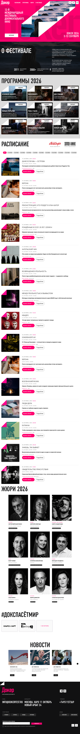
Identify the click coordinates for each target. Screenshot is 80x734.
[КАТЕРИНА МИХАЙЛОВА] (40, 549)
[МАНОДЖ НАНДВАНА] (62, 549)
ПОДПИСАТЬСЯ (36, 723)
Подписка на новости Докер (9, 721)
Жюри (32, 2)
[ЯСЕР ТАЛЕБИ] (18, 549)
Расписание (18, 2)
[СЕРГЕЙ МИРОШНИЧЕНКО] (18, 512)
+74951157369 (66, 702)
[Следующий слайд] (77, 664)
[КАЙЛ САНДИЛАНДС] (62, 512)
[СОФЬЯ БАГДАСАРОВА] (62, 585)
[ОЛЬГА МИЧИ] (18, 585)
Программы (25, 2)
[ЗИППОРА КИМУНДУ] (40, 512)
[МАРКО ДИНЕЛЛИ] (40, 585)
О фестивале (39, 2)
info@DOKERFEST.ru (12, 702)
